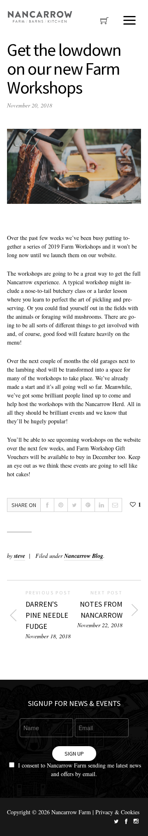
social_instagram (136, 821)
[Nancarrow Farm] (40, 17)
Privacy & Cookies (117, 812)
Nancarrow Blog (83, 556)
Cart (104, 23)
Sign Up (74, 753)
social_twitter (116, 821)
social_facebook (126, 821)
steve (19, 556)
